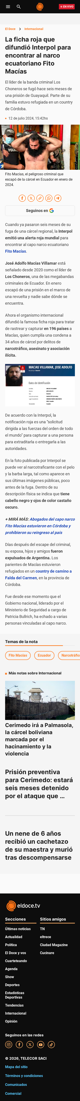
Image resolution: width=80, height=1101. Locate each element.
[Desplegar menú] (8, 6)
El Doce (10, 29)
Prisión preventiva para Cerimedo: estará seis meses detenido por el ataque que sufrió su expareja (39, 788)
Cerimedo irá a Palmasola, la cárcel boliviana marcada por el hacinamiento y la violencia (39, 739)
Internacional (33, 29)
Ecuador (44, 655)
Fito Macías (18, 655)
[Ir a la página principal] (40, 7)
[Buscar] (18, 6)
